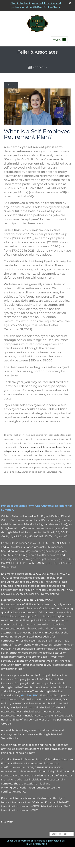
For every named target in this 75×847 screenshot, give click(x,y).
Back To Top (60, 833)
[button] (59, 39)
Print (11, 85)
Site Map (7, 821)
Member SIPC (30, 695)
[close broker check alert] (69, 3)
